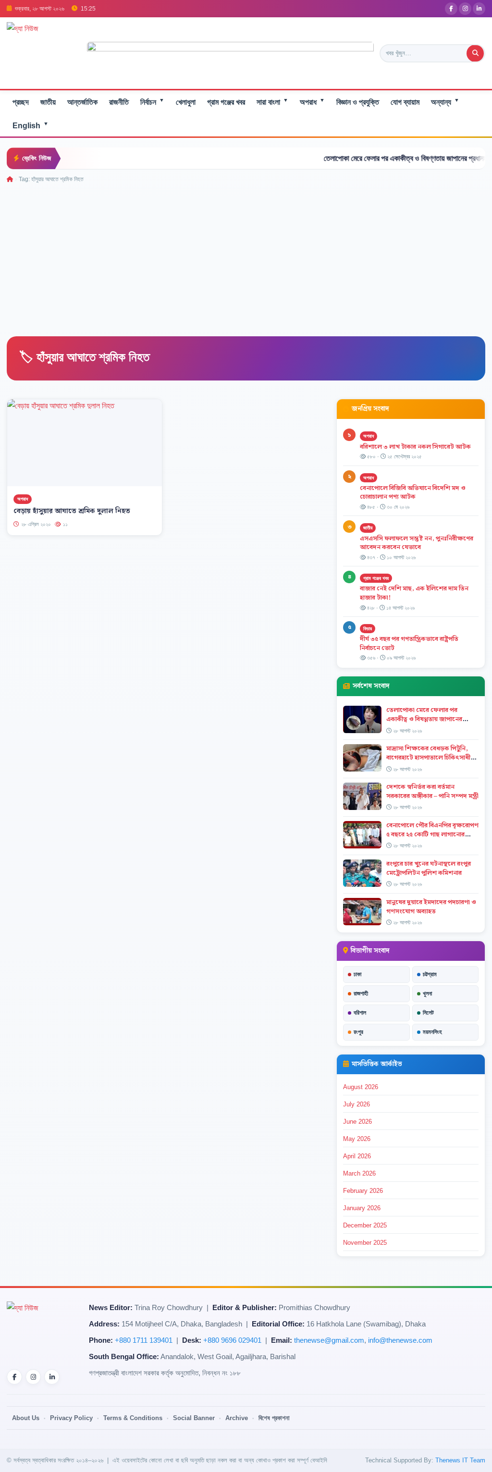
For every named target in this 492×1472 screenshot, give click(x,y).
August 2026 (360, 1087)
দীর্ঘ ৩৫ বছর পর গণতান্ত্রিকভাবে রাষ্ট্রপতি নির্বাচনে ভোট (409, 643)
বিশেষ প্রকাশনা (274, 1418)
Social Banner (194, 1418)
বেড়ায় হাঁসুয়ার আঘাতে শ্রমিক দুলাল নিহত (71, 511)
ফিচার (367, 628)
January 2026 (362, 1208)
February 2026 (363, 1190)
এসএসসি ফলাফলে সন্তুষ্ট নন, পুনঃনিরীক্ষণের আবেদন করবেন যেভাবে (416, 543)
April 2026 (357, 1156)
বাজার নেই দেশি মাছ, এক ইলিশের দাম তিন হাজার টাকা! (414, 593)
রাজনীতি (119, 102)
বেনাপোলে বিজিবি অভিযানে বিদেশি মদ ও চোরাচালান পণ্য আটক (413, 493)
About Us (25, 1418)
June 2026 (357, 1121)
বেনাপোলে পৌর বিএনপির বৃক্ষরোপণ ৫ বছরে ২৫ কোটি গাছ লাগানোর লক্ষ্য (432, 834)
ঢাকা (357, 974)
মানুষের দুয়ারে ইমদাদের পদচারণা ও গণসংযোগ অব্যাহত (431, 907)
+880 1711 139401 (143, 1340)
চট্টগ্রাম (430, 974)
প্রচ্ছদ (20, 102)
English (30, 125)
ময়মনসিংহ (432, 1032)
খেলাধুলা (186, 102)
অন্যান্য (445, 101)
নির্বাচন (152, 101)
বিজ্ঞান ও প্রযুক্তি (357, 102)
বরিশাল (360, 1012)
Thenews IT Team (460, 1460)
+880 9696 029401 (232, 1340)
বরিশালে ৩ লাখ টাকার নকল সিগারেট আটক (415, 447)
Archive (236, 1418)
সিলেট (428, 1012)
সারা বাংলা (272, 101)
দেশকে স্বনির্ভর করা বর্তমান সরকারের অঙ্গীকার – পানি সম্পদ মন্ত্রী (432, 791)
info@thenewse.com (400, 1340)
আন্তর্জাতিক (82, 102)
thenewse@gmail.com (329, 1340)
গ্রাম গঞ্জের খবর (226, 102)
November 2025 (365, 1242)
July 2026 (356, 1104)
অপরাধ (312, 101)
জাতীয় (48, 102)
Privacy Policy (71, 1418)
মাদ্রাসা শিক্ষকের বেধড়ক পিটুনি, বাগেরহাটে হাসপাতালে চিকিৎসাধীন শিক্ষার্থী (430, 757)
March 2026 (359, 1173)
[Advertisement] (246, 256)
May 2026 (356, 1138)
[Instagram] (465, 8)
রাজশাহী (361, 993)
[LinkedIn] (479, 8)
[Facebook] (451, 8)
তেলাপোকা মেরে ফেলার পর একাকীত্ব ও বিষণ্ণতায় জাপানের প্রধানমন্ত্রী (383, 158)
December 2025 (365, 1225)
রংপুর (358, 1032)
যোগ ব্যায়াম (405, 102)
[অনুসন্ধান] (475, 53)
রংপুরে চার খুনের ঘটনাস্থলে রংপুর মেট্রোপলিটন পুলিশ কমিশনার (428, 868)
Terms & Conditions (132, 1418)
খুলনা (427, 993)
